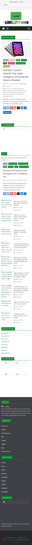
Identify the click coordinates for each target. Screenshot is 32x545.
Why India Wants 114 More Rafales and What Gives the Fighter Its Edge (21, 274)
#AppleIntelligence (7, 90)
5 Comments (18, 252)
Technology (11, 63)
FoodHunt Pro (5, 336)
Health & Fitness (13, 163)
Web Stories (4, 333)
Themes (3, 440)
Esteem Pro (4, 344)
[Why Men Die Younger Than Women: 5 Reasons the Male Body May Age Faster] (6, 263)
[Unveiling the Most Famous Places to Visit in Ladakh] (6, 318)
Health (5, 163)
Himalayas (4, 488)
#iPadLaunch (23, 90)
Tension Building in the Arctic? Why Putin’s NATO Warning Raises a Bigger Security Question (21, 289)
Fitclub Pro (4, 350)
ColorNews (4, 492)
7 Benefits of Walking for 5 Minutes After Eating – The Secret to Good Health (21, 245)
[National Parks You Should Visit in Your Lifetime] (6, 305)
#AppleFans (21, 89)
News (5, 63)
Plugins (3, 444)
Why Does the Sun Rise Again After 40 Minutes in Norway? (21, 203)
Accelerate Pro (5, 342)
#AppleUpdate (16, 90)
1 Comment (7, 86)
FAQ (2, 437)
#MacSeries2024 (7, 94)
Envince (3, 462)
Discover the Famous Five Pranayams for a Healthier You (15, 173)
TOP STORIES (6, 66)
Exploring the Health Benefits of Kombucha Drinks (20, 232)
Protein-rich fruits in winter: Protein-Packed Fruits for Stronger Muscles (20, 217)
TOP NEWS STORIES (21, 63)
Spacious (4, 473)
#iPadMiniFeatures (21, 92)
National (24, 60)
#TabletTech (15, 94)
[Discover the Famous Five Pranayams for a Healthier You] (16, 159)
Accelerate (4, 477)
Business (6, 60)
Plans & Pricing (5, 451)
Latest (18, 60)
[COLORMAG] (5, 407)
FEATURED (12, 60)
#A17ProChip (7, 89)
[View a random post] (29, 28)
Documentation (5, 433)
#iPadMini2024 (6, 92)
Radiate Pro (4, 347)
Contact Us (4, 426)
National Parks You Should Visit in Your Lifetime (21, 303)
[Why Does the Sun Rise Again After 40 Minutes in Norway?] (6, 205)
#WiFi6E (11, 96)
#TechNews (6, 96)
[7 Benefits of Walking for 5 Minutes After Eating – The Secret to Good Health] (6, 248)
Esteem (3, 484)
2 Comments (24, 180)
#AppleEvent (14, 89)
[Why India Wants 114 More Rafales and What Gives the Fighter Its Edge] (6, 277)
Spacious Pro (5, 339)
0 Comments (18, 268)
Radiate (3, 481)
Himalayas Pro (5, 353)
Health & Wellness (23, 163)
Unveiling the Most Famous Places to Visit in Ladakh (21, 315)
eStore (3, 466)
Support (3, 429)
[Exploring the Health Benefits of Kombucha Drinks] (6, 234)
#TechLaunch (21, 94)
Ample (3, 470)
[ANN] (3, 28)
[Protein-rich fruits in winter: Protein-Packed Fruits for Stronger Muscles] (6, 220)
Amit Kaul (17, 83)
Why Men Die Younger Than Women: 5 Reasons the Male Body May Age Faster (21, 260)
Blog (2, 448)
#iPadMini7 (13, 92)
